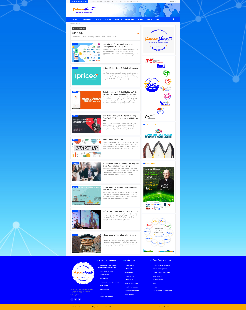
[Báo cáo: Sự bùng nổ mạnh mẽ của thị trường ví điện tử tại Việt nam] (86, 52)
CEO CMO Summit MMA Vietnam (161, 272)
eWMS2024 (118, 1)
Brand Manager (104, 278)
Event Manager (104, 285)
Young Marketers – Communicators (162, 290)
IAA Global (155, 287)
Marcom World (130, 276)
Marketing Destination (132, 287)
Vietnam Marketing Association (161, 265)
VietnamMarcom (171, 307)
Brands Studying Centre (132, 290)
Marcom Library (130, 265)
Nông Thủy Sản (128, 1)
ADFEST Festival (157, 276)
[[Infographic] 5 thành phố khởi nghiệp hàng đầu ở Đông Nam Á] (86, 195)
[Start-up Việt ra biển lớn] (86, 148)
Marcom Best (129, 272)
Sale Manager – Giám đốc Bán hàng (109, 282)
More (141, 1)
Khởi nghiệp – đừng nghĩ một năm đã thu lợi (120, 211)
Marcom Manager (104, 289)
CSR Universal (130, 294)
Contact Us (93, 1)
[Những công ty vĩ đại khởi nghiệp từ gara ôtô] (86, 243)
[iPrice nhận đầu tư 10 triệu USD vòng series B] (86, 76)
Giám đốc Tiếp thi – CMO (106, 271)
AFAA (154, 283)
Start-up (75, 44)
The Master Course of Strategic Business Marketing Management (107, 266)
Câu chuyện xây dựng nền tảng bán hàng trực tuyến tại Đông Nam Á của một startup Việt (120, 118)
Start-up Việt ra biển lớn (113, 140)
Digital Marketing (104, 274)
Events (109, 36)
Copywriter (102, 293)
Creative (97, 36)
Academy (99, 1)
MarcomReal (129, 279)
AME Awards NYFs (108, 1)
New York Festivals (158, 279)
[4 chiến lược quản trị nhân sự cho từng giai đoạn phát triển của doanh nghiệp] (86, 171)
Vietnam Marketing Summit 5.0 (161, 268)
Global (149, 19)
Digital (98, 19)
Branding (118, 19)
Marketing (87, 19)
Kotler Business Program (106, 296)
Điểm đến (135, 1)
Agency (140, 19)
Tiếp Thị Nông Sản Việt (132, 283)
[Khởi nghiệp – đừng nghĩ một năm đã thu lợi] (86, 219)
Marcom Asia (129, 268)
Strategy (108, 19)
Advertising (129, 19)
